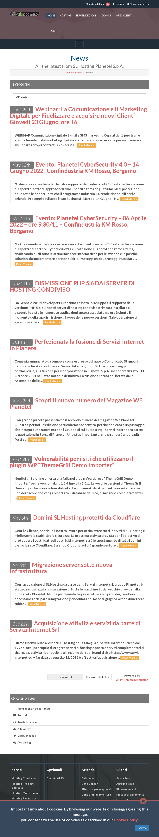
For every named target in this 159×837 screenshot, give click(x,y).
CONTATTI (55, 30)
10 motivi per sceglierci (96, 789)
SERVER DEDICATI (86, 15)
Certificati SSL (56, 778)
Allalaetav (23, 728)
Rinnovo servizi (126, 789)
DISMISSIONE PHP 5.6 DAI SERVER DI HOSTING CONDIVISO (72, 286)
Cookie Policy (125, 820)
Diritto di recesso (127, 800)
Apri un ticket (125, 783)
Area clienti (123, 778)
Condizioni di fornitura (96, 794)
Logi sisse (119, 4)
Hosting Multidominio (26, 793)
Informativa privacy (93, 800)
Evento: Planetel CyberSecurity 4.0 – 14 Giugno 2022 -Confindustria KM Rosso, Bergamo (74, 167)
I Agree (142, 827)
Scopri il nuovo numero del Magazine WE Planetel (76, 403)
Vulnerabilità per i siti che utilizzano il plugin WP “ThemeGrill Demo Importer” (71, 461)
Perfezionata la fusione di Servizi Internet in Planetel (77, 344)
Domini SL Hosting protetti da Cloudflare (86, 517)
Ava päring (23, 742)
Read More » (86, 145)
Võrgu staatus (26, 735)
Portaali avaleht (74, 72)
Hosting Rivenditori (24, 798)
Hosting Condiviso (24, 778)
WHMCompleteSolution (132, 679)
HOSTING (65, 15)
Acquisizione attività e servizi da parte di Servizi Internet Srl (75, 626)
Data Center (89, 783)
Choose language (138, 4)
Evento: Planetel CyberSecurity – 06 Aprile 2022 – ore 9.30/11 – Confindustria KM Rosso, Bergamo (78, 224)
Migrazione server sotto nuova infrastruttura (61, 567)
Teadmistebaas (26, 722)
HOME (51, 15)
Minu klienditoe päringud (33, 708)
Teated (21, 715)
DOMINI (106, 15)
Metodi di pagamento (130, 794)
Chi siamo (87, 778)
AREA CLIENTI (124, 15)
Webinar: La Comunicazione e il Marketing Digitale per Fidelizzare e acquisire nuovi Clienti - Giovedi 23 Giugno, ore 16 (78, 115)
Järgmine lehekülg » (97, 677)
